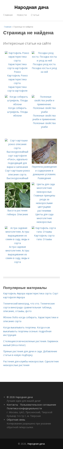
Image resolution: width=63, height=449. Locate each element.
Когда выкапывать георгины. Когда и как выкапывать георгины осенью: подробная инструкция (27, 331)
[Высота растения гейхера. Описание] (17, 206)
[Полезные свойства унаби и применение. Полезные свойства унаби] (44, 111)
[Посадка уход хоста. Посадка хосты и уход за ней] (44, 60)
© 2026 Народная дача (20, 397)
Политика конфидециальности (24, 408)
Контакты (12, 404)
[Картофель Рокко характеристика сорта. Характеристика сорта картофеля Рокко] (17, 71)
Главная (8, 14)
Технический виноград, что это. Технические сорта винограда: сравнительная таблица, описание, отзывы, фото (29, 307)
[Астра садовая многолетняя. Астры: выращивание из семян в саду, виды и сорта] (17, 243)
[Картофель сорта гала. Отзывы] (44, 231)
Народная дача (31, 7)
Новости (22, 14)
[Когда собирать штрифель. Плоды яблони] (17, 104)
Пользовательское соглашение (38, 404)
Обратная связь (16, 419)
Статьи (35, 14)
